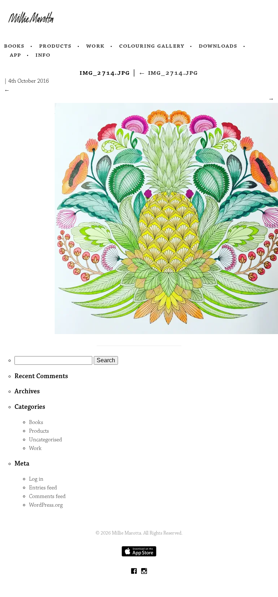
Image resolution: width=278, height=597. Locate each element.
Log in (36, 479)
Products (55, 46)
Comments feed (47, 496)
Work (95, 46)
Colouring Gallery (151, 46)
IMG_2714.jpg (168, 72)
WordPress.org (46, 505)
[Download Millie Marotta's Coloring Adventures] (139, 554)
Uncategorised (45, 439)
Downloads (218, 46)
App (15, 55)
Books (14, 46)
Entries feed (43, 487)
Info (43, 55)
